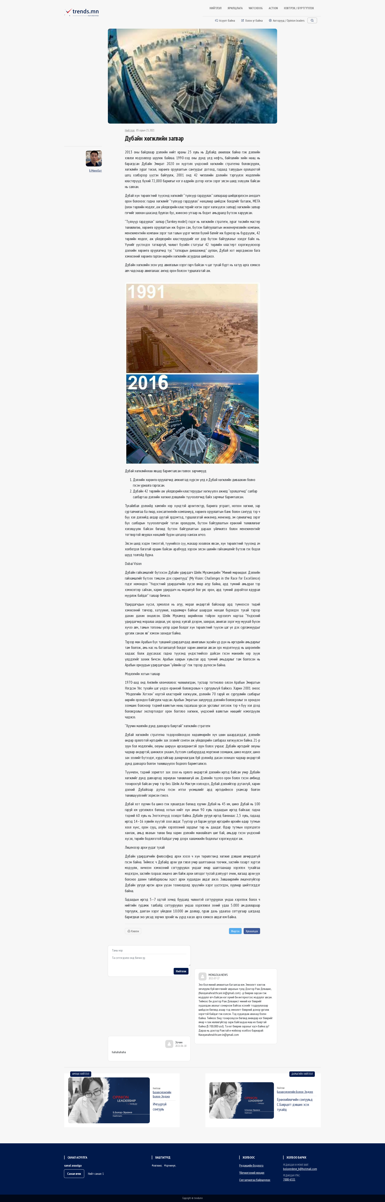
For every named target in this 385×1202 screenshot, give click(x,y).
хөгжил (157, 1165)
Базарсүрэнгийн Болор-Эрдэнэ (162, 1094)
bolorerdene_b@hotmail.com (300, 1169)
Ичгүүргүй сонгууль (159, 1106)
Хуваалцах (252, 931)
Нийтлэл (130, 130)
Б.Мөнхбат (95, 170)
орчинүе (170, 1165)
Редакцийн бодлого (251, 1165)
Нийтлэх (181, 971)
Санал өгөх (74, 1174)
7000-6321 (289, 1179)
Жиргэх (235, 931)
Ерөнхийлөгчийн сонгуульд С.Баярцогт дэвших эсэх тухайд (295, 1104)
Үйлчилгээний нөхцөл (251, 1173)
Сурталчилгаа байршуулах (254, 1180)
